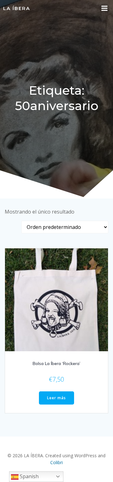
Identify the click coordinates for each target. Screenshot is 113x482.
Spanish (29, 476)
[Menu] (104, 8)
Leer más (56, 397)
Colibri (56, 462)
